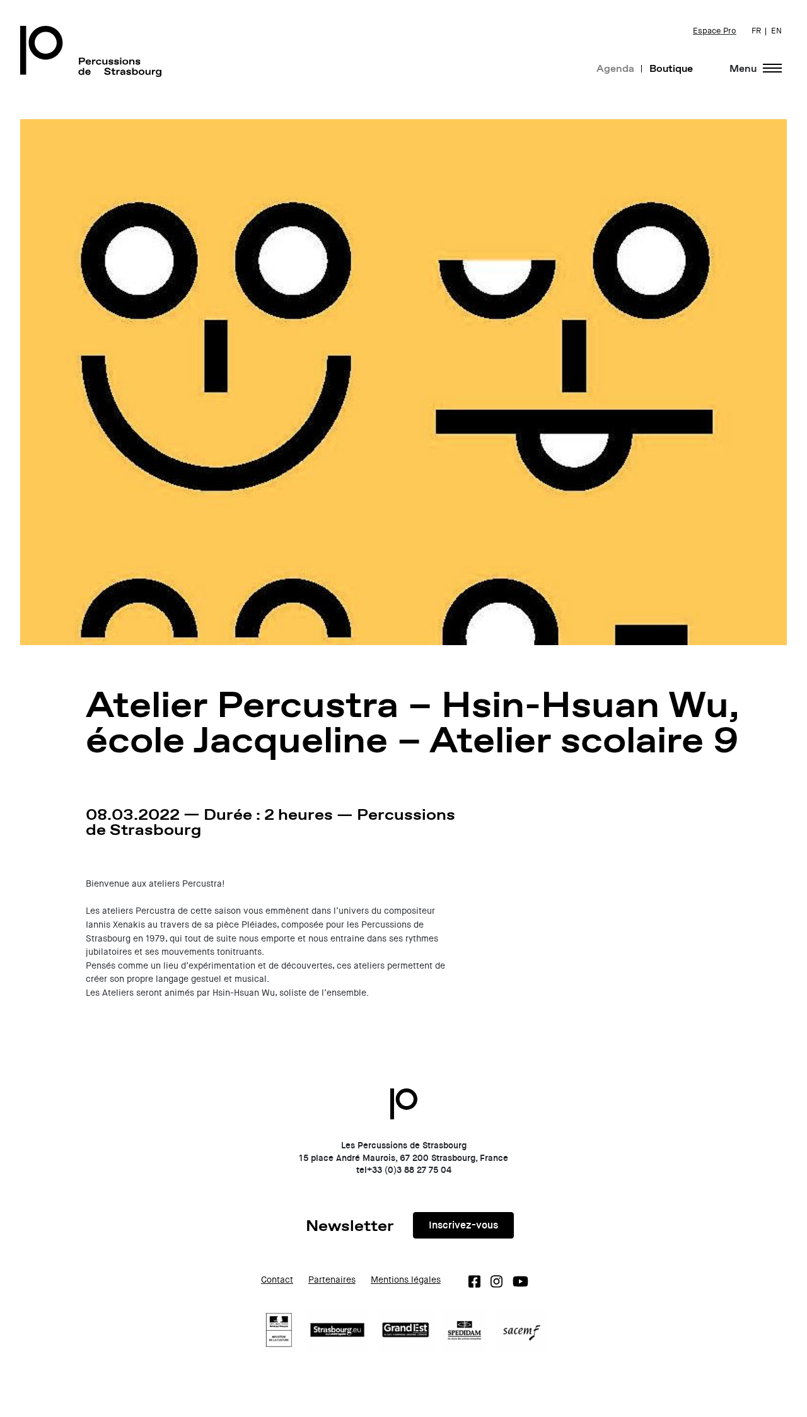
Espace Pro (714, 31)
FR (756, 31)
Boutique (671, 68)
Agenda (615, 68)
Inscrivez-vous (463, 1225)
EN (776, 31)
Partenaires (332, 1280)
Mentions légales (406, 1280)
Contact (277, 1280)
